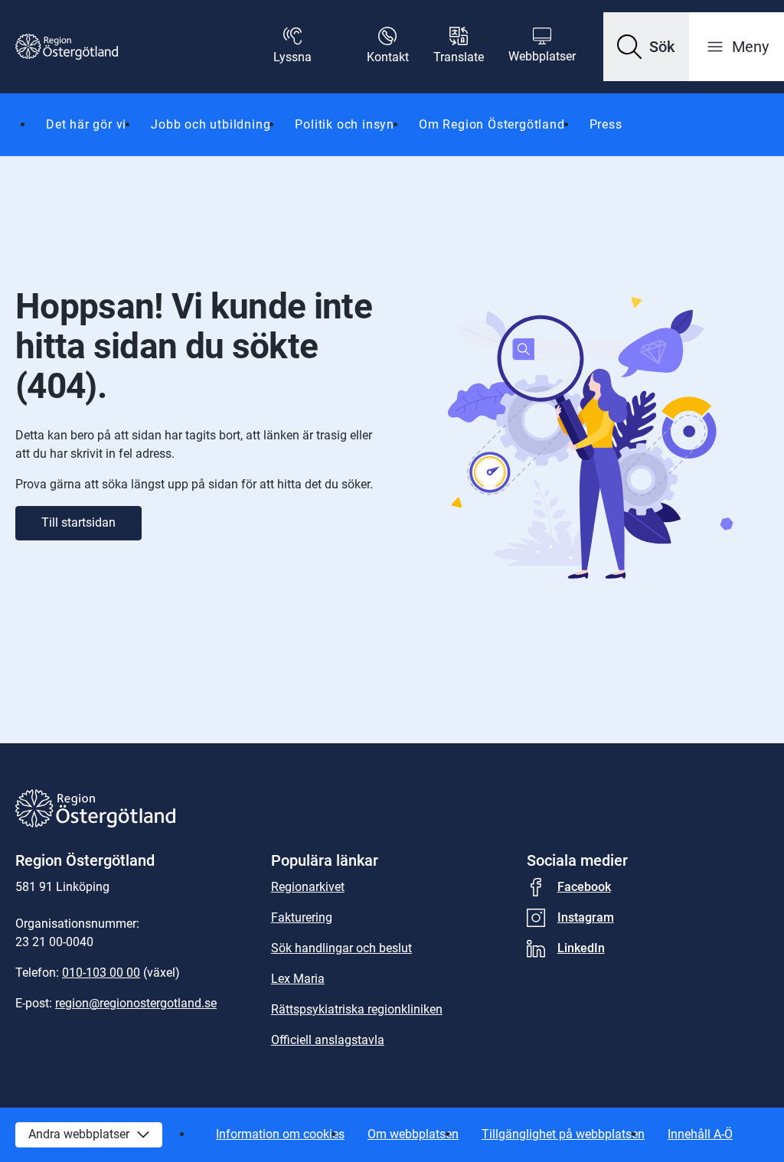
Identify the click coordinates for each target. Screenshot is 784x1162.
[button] (646, 46)
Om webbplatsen (413, 1134)
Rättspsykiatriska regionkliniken (357, 1009)
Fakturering (301, 917)
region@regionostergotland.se (136, 1003)
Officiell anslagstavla (327, 1040)
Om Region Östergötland (492, 124)
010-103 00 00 (101, 972)
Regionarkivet (308, 887)
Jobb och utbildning (210, 124)
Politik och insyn (344, 124)
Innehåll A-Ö (700, 1134)
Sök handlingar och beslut (341, 948)
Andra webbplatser (78, 1134)
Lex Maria (298, 978)
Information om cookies (280, 1134)
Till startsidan (78, 522)
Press (606, 124)
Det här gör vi (86, 124)
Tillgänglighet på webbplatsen (563, 1134)
